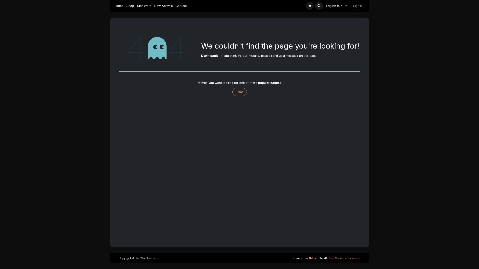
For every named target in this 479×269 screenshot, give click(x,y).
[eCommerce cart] (310, 6)
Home (240, 92)
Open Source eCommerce (344, 258)
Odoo (313, 258)
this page (310, 56)
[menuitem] (119, 6)
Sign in (358, 6)
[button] (319, 6)
